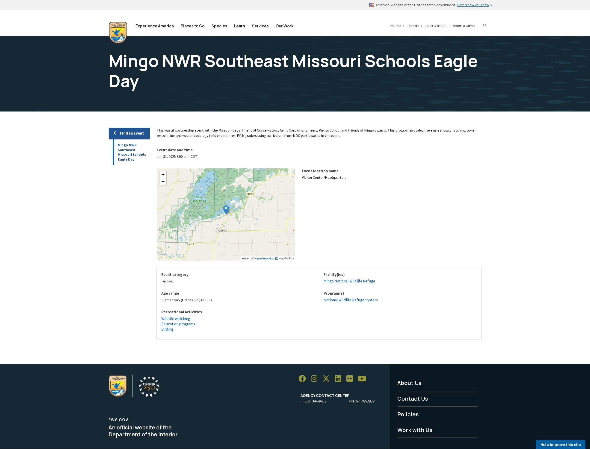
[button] (226, 209)
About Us (409, 383)
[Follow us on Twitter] (327, 378)
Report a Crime (463, 25)
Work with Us (414, 430)
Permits (413, 25)
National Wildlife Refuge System (351, 299)
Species (219, 26)
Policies (408, 414)
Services (260, 26)
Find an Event (132, 133)
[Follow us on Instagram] (316, 378)
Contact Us (412, 398)
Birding (167, 329)
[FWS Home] (118, 33)
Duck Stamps (435, 25)
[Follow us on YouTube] (363, 378)
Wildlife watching (175, 318)
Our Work (284, 26)
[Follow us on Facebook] (303, 378)
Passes (395, 25)
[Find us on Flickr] (351, 378)
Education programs (178, 323)
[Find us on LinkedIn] (340, 378)
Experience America (155, 26)
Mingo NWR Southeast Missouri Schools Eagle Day (132, 152)
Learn (239, 26)
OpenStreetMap (264, 258)
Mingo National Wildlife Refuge (349, 281)
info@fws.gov (362, 401)
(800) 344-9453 (314, 401)
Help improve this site (560, 444)
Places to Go (193, 26)
